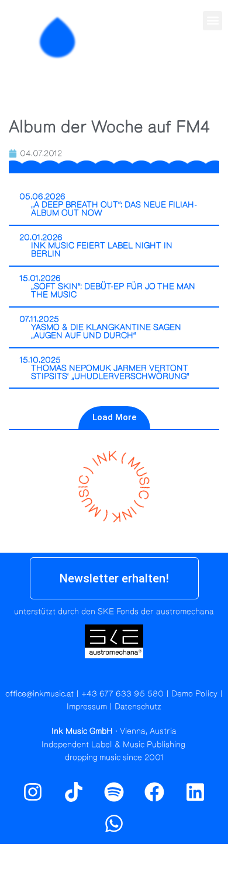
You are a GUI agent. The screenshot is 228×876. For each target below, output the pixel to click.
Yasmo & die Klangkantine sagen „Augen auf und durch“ (106, 331)
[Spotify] (212, 62)
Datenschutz (138, 707)
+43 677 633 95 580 (122, 694)
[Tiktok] (73, 792)
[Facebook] (154, 792)
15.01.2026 (40, 278)
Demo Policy (194, 694)
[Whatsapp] (114, 823)
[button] (212, 20)
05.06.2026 (42, 197)
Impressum (87, 707)
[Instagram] (187, 62)
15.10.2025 (40, 360)
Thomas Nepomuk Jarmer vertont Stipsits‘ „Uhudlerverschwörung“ (110, 372)
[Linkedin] (195, 792)
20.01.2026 (41, 237)
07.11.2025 (39, 319)
